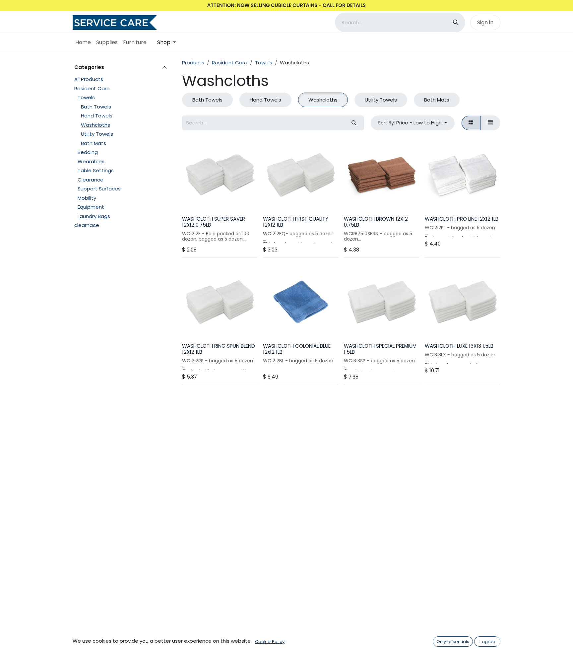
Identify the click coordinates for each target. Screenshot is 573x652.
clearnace (86, 225)
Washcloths (95, 124)
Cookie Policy (270, 641)
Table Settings (96, 170)
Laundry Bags (94, 216)
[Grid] (471, 122)
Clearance (90, 179)
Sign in (485, 22)
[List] (490, 122)
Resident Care (92, 88)
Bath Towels (96, 106)
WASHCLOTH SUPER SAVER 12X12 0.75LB (213, 221)
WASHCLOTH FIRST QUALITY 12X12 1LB (295, 221)
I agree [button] (487, 641)
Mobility (87, 197)
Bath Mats (93, 143)
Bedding (88, 152)
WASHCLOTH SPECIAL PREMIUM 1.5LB (380, 348)
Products (193, 62)
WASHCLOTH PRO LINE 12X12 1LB (461, 218)
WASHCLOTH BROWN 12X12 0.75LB (376, 221)
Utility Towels (97, 133)
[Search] (455, 22)
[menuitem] (83, 42)
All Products (88, 79)
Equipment (91, 206)
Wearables (91, 161)
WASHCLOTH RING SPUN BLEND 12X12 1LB (218, 348)
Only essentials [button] (452, 641)
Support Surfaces (99, 188)
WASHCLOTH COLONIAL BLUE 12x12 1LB (297, 348)
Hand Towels (96, 115)
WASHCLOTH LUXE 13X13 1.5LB (459, 345)
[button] (413, 122)
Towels (86, 97)
